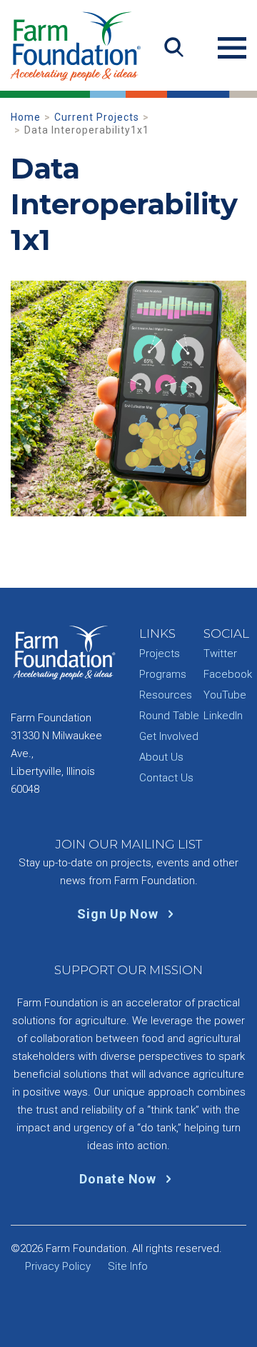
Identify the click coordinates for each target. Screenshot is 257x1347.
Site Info (128, 1266)
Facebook (227, 674)
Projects (159, 653)
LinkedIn (223, 715)
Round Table (169, 715)
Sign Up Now (119, 913)
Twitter (220, 653)
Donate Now (119, 1178)
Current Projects (96, 117)
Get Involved (168, 736)
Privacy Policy (58, 1266)
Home (26, 117)
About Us (161, 757)
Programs (162, 674)
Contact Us (166, 777)
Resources (165, 694)
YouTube (224, 694)
